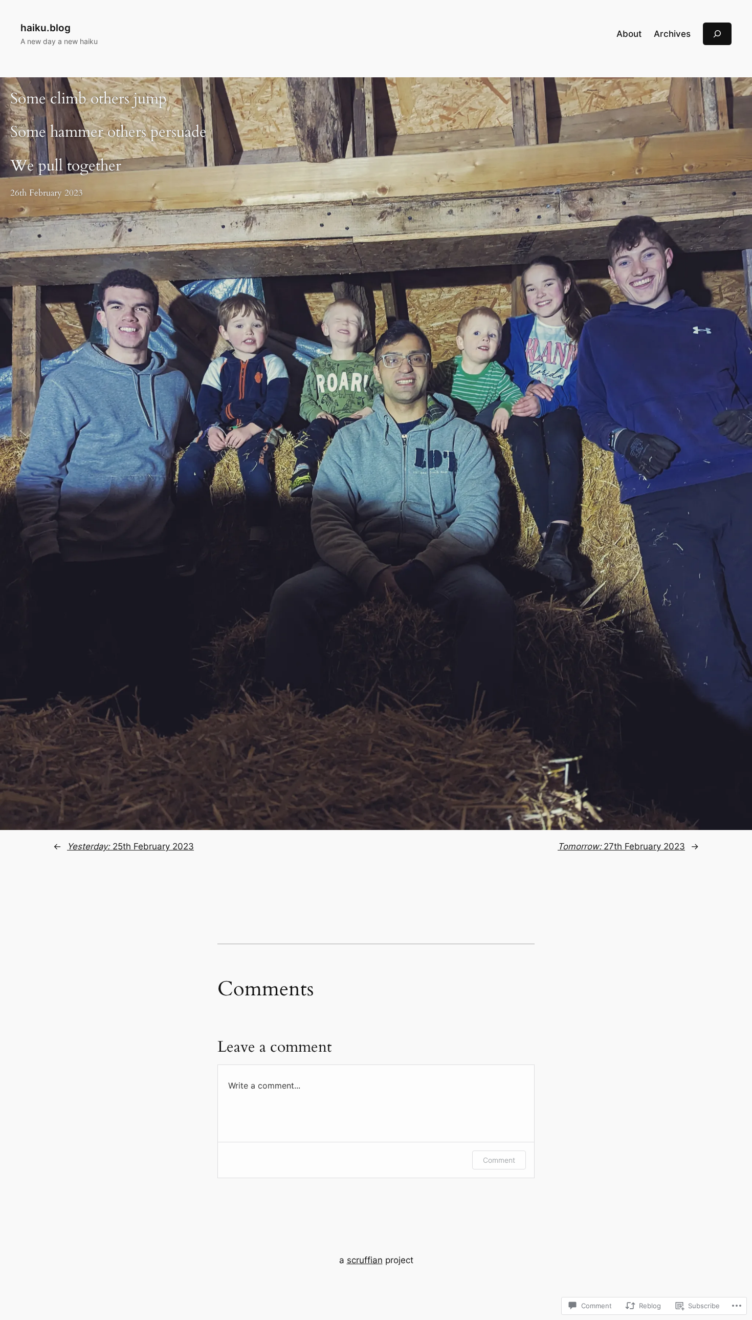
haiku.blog (45, 28)
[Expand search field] (717, 34)
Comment (499, 1160)
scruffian (365, 1260)
